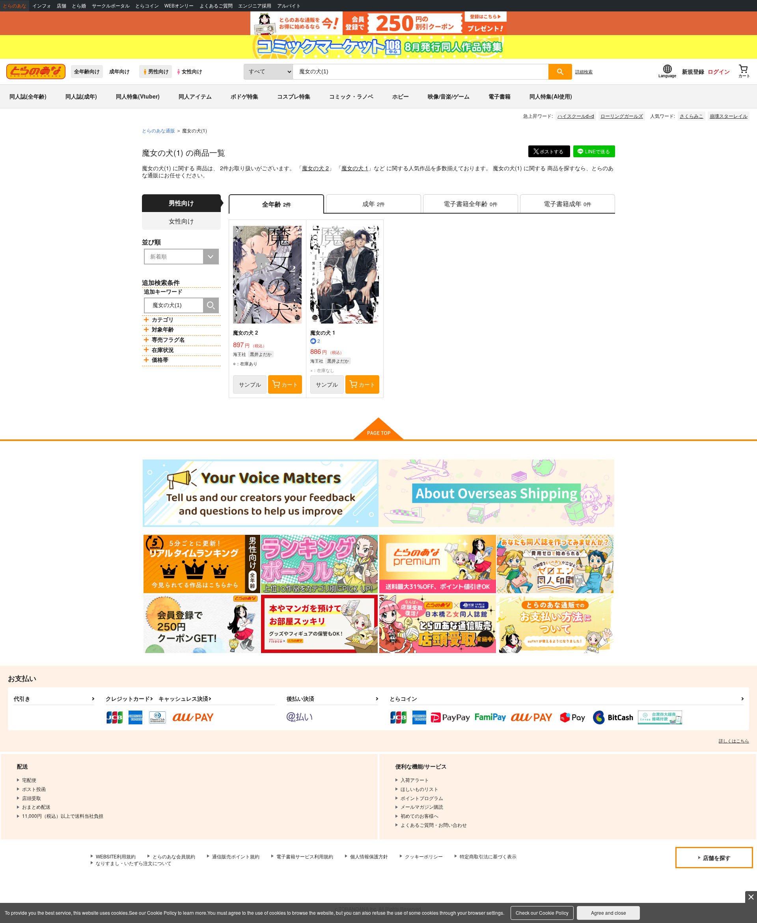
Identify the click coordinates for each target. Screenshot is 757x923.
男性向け (158, 71)
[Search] (211, 305)
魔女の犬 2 (315, 168)
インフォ (41, 5)
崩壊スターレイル (729, 115)
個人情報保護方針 (369, 856)
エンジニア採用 (254, 5)
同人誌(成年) (81, 96)
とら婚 (79, 5)
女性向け (192, 71)
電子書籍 (500, 96)
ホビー (400, 96)
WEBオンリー (179, 5)
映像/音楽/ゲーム (449, 96)
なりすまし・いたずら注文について (134, 863)
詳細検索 (584, 71)
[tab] (373, 204)
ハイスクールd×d (575, 115)
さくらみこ (691, 115)
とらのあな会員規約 (174, 856)
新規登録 (693, 71)
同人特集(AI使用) (551, 96)
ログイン (719, 71)
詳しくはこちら (734, 740)
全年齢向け (87, 71)
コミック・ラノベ (351, 96)
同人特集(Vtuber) (138, 96)
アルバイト (289, 5)
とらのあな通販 (158, 130)
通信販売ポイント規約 (235, 856)
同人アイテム (195, 96)
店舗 (61, 5)
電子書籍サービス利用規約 (304, 856)
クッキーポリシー (424, 856)
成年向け (119, 71)
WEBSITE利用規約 (116, 856)
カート (290, 384)
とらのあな (14, 5)
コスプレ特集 (293, 96)
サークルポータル (111, 5)
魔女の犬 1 (354, 168)
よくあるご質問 (216, 5)
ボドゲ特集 (244, 96)
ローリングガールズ (621, 115)
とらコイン (147, 5)
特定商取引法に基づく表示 (488, 856)
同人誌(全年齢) (28, 96)
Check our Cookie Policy (542, 912)
